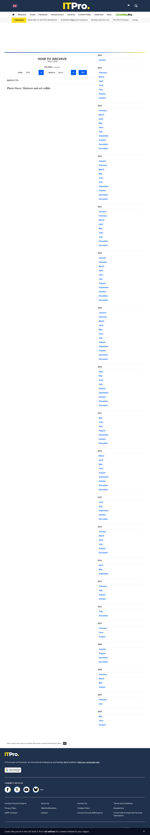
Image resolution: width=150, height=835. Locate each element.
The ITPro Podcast (121, 20)
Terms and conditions (123, 803)
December (103, 149)
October (102, 60)
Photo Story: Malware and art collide (28, 88)
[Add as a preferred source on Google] (13, 770)
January (102, 161)
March (101, 77)
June (101, 85)
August (102, 94)
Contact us (82, 803)
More (109, 14)
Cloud (32, 14)
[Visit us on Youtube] (26, 790)
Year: (20, 73)
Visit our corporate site (88, 762)
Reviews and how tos (100, 20)
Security (71, 14)
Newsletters (119, 808)
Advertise (98, 14)
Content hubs (84, 14)
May (100, 123)
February (103, 73)
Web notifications (48, 808)
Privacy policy (10, 808)
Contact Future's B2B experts (90, 813)
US (65, 743)
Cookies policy (83, 808)
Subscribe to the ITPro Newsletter (42, 20)
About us (45, 803)
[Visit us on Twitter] (17, 790)
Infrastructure (57, 14)
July (101, 90)
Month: (52, 73)
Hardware (43, 14)
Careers (44, 813)
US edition (49, 831)
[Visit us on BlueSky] (35, 790)
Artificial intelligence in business (74, 20)
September (104, 136)
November (103, 144)
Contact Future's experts (15, 803)
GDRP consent (11, 813)
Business (22, 14)
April (101, 81)
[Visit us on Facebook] (8, 790)
